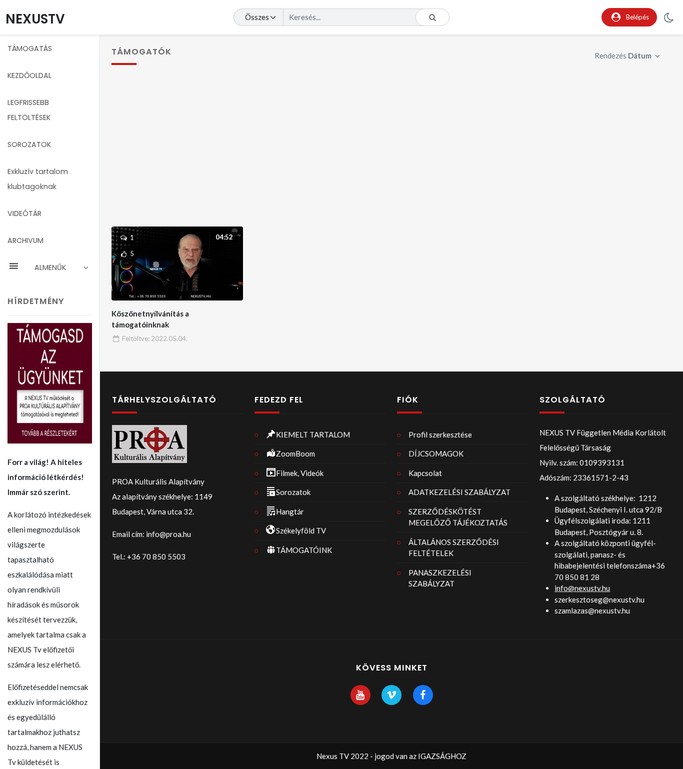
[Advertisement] (392, 152)
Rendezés (623, 55)
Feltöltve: (155, 338)
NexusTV (35, 19)
